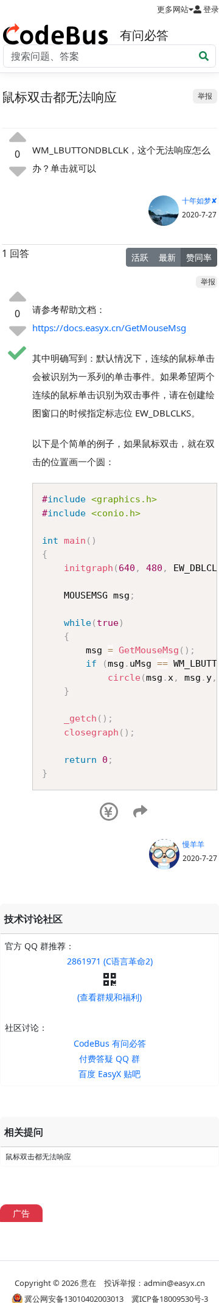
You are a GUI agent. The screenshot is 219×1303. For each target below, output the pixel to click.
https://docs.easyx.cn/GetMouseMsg (109, 327)
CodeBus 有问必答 (110, 1043)
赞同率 (199, 257)
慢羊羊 (193, 844)
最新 (167, 257)
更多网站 (173, 9)
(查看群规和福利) (109, 997)
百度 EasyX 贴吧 (109, 1074)
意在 (88, 1282)
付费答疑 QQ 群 (109, 1058)
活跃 (139, 257)
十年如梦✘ (199, 200)
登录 (210, 9)
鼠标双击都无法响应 (38, 1156)
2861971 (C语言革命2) (110, 961)
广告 (21, 1213)
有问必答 (144, 35)
